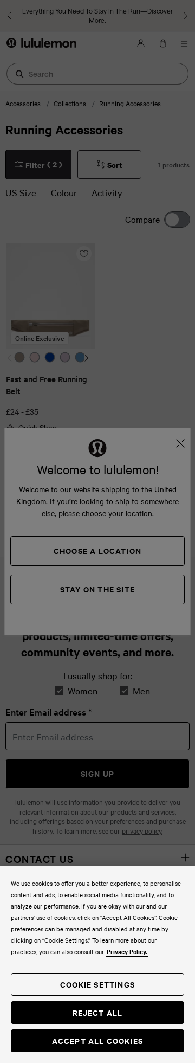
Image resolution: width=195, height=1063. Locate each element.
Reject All (98, 1012)
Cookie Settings (97, 984)
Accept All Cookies (98, 1040)
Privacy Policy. (127, 951)
